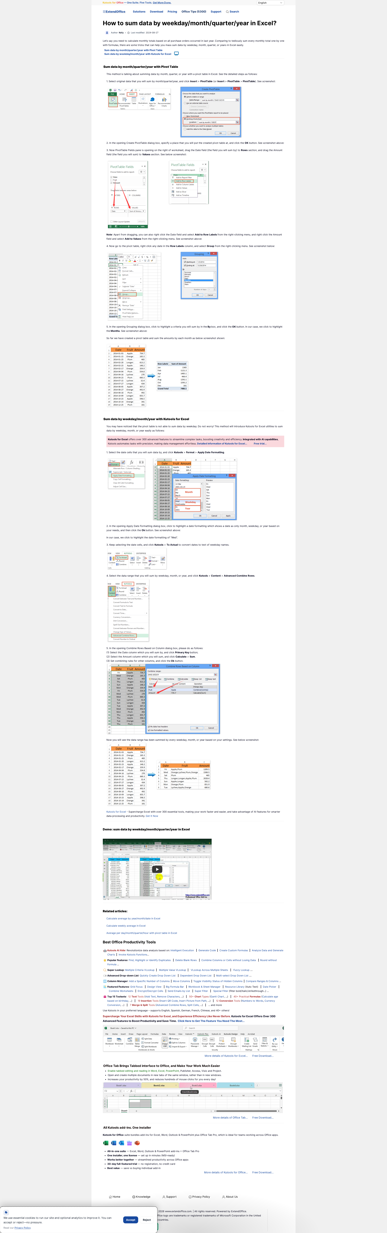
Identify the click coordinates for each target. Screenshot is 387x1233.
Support (216, 11)
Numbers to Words (252, 1000)
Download (156, 11)
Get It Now (152, 815)
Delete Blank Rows (186, 960)
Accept (130, 1219)
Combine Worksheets (121, 990)
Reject (147, 1219)
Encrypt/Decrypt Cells (150, 990)
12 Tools (136, 996)
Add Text (150, 996)
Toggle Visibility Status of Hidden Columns (217, 981)
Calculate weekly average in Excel (126, 925)
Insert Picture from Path (193, 1000)
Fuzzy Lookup (241, 969)
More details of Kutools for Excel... (226, 1055)
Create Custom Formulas (234, 950)
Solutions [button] (139, 11)
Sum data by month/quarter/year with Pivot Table (133, 50)
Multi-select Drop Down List (232, 975)
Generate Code (207, 950)
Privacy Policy (201, 1196)
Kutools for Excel (116, 811)
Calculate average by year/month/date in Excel (133, 918)
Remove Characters (168, 996)
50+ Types (199, 996)
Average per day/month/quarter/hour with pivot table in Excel (141, 932)
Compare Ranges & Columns (262, 981)
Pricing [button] (172, 11)
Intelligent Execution (182, 950)
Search (234, 11)
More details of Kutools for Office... (226, 1172)
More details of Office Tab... (230, 1117)
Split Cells (193, 1004)
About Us (232, 1196)
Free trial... (260, 443)
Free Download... (263, 1055)
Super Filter (201, 990)
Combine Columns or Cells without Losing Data (228, 960)
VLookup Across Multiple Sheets (209, 969)
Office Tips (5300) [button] (194, 11)
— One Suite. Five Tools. (137, 2)
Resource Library (234, 986)
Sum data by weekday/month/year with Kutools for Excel (137, 53)
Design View (154, 986)
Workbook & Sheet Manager (204, 986)
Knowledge (143, 1196)
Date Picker (269, 986)
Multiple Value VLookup (172, 969)
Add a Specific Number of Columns (149, 981)
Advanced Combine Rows (171, 1004)
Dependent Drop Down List (195, 975)
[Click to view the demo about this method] (175, 53)
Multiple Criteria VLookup (139, 969)
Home (116, 1196)
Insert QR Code (169, 1000)
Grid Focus (136, 986)
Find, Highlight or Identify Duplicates (150, 960)
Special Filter (220, 990)
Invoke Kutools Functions (133, 954)
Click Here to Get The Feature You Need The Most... (211, 1020)
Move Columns (181, 981)
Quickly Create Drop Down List (158, 975)
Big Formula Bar (175, 986)
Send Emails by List (179, 990)
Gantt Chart (217, 996)
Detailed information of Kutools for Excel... (222, 443)
